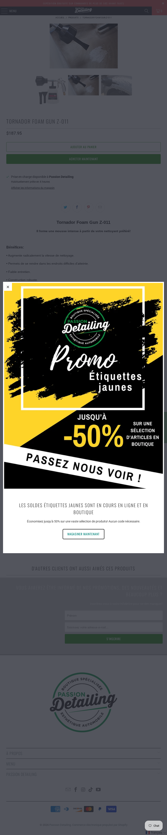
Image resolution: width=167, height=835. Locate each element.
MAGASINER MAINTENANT (83, 534)
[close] (8, 287)
